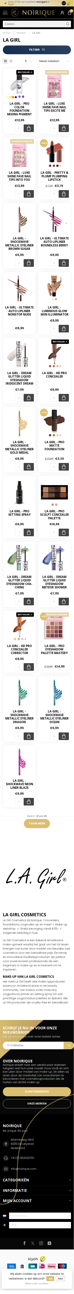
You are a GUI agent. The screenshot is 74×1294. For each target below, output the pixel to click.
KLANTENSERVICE (37, 1091)
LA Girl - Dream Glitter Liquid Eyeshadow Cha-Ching (19, 582)
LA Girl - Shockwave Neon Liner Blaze (19, 784)
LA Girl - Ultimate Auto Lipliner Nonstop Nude (19, 311)
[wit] (7, 97)
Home (6, 33)
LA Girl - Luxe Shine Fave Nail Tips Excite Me (54, 107)
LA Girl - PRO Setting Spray (19, 513)
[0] (69, 12)
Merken (21, 33)
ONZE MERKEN (37, 1103)
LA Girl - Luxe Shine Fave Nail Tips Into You (19, 176)
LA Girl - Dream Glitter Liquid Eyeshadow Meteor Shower (54, 582)
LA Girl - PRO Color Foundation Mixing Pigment (19, 109)
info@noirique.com (23, 1169)
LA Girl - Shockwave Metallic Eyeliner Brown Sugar (19, 244)
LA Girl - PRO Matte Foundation (54, 446)
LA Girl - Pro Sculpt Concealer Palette (54, 515)
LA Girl (36, 33)
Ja (50, 1278)
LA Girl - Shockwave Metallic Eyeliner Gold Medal (19, 448)
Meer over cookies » (37, 1283)
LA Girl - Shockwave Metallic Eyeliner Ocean (54, 717)
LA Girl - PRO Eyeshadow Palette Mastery (54, 649)
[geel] (10, 97)
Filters (34, 50)
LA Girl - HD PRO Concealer (54, 374)
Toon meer (37, 823)
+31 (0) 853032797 (22, 1158)
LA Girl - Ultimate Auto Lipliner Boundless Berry (54, 242)
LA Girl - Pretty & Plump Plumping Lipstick (54, 176)
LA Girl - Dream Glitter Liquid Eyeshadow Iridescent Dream (19, 378)
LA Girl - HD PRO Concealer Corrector (19, 649)
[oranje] (13, 97)
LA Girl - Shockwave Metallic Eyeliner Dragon (19, 717)
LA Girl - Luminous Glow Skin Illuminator (55, 311)
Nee (60, 1278)
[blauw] (16, 97)
